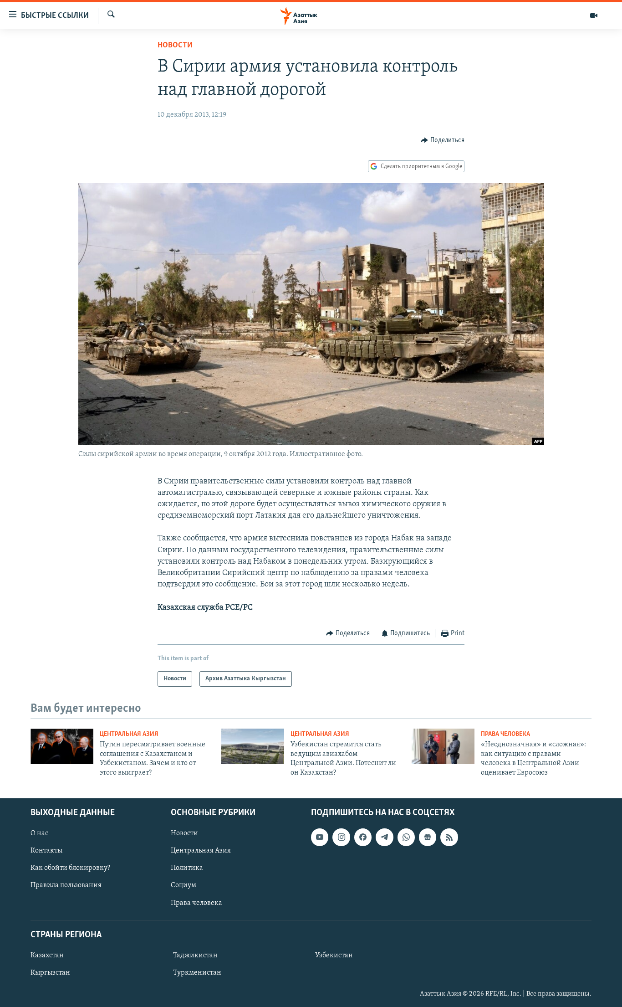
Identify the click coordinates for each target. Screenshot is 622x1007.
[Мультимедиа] (593, 15)
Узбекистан (334, 955)
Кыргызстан (50, 972)
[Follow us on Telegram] (384, 837)
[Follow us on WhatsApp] (406, 837)
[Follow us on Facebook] (363, 837)
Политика (187, 868)
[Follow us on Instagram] (341, 837)
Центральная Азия (129, 734)
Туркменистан (197, 972)
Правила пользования (66, 885)
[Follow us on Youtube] (319, 837)
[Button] (442, 140)
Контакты (46, 850)
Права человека (505, 734)
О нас (39, 833)
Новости (175, 45)
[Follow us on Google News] (427, 837)
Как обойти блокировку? (70, 868)
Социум (183, 885)
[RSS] (449, 837)
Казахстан (47, 955)
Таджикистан (195, 955)
